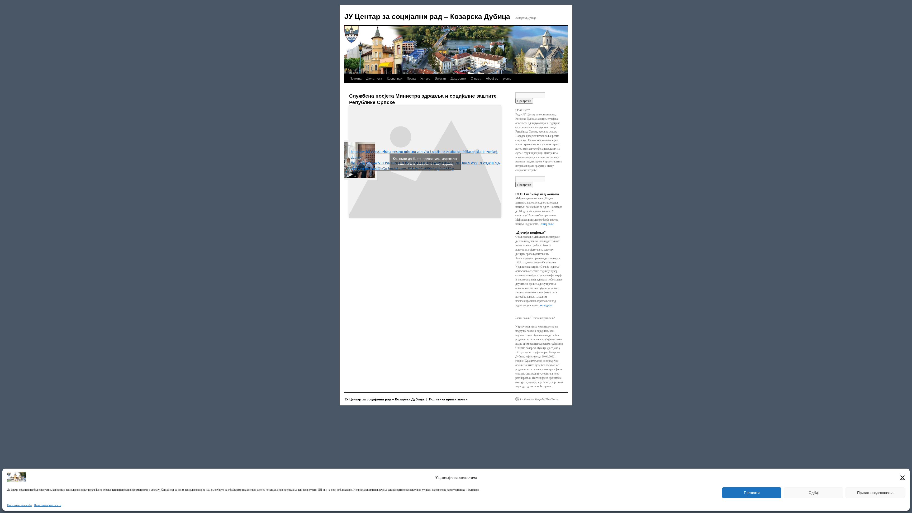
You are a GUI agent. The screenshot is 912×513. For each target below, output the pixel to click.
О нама (476, 78)
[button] (902, 477)
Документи (458, 78)
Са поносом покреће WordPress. (539, 399)
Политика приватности (47, 505)
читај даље (547, 224)
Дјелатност (374, 78)
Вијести (440, 78)
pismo (507, 78)
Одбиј (813, 493)
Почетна (355, 78)
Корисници (394, 78)
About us (492, 78)
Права (411, 78)
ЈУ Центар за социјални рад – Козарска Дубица (427, 16)
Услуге (425, 78)
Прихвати (752, 493)
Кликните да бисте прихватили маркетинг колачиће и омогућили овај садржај (425, 161)
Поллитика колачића (19, 505)
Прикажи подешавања (875, 493)
